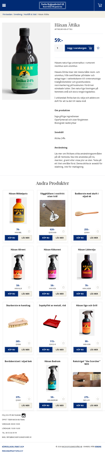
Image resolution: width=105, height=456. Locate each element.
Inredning (18, 14)
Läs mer (25, 238)
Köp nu (11, 238)
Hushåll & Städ (30, 14)
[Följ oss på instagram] (23, 415)
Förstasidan (7, 14)
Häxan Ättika (43, 14)
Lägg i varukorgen (77, 48)
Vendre (98, 447)
